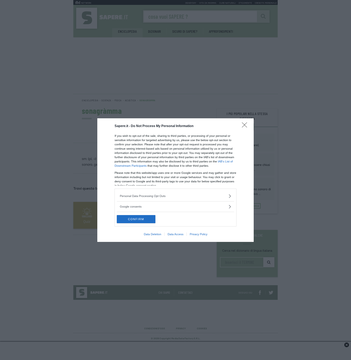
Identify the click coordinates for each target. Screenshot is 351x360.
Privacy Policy (198, 234)
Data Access (175, 234)
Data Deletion (152, 234)
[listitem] (175, 196)
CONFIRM (136, 219)
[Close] (246, 126)
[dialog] (175, 180)
